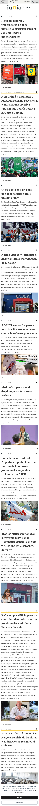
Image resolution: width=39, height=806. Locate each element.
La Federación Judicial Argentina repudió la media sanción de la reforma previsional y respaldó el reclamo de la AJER (18, 466)
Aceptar (19, 797)
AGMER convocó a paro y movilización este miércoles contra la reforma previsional (19, 329)
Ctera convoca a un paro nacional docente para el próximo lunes (16, 193)
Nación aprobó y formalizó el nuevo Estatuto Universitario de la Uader (19, 258)
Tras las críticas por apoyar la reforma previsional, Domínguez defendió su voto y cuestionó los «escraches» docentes (18, 541)
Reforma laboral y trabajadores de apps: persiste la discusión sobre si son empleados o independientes (18, 28)
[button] (19, 87)
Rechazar (19, 802)
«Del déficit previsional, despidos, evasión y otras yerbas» (16, 391)
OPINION (27, 1)
